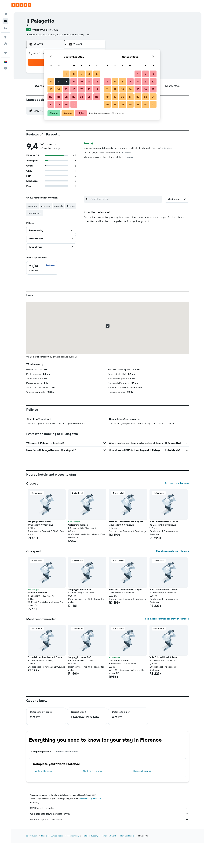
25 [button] (89, 96)
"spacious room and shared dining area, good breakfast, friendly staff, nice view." (128, 148)
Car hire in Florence (92, 770)
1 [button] (66, 73)
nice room (32, 206)
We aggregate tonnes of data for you (49, 813)
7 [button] (58, 81)
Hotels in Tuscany (90, 836)
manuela (58, 206)
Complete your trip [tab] (41, 751)
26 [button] (96, 96)
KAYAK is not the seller (41, 808)
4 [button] (89, 73)
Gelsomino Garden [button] (78, 524)
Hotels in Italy (73, 836)
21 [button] (58, 96)
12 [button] (97, 81)
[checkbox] (42, 268)
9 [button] (74, 81)
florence (71, 206)
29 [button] (66, 104)
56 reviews (52, 29)
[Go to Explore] (5, 37)
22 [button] (66, 96)
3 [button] (81, 73)
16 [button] (74, 89)
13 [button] (51, 89)
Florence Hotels (127, 836)
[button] (5, 4)
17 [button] (81, 89)
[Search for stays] (5, 21)
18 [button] (89, 89)
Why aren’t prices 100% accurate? (48, 819)
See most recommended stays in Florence (167, 618)
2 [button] (74, 73)
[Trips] (5, 53)
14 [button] (58, 89)
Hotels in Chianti (109, 836)
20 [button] (50, 96)
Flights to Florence (42, 770)
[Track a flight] (5, 44)
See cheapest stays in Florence (172, 550)
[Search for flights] (5, 14)
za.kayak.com (31, 836)
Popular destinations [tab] (67, 751)
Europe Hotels (57, 836)
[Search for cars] (5, 28)
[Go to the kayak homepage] (21, 5)
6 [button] (51, 81)
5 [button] (97, 73)
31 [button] (153, 104)
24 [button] (81, 96)
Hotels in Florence (142, 770)
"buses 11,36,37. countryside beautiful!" (107, 152)
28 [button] (58, 104)
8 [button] (66, 81)
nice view (46, 206)
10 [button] (81, 81)
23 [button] (73, 96)
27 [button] (51, 104)
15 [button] (66, 89)
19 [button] (97, 89)
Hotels (44, 836)
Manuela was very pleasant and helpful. (108, 157)
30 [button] (73, 104)
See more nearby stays (177, 483)
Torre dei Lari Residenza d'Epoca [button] (126, 521)
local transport (35, 213)
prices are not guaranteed (90, 798)
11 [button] (89, 81)
